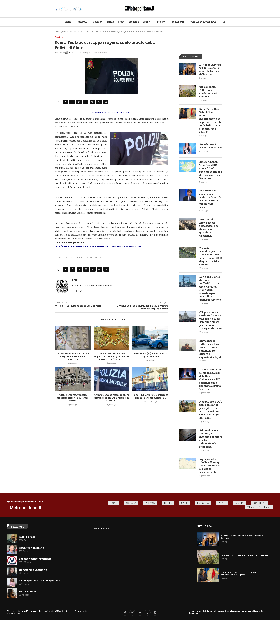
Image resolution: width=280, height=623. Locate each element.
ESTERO (110, 22)
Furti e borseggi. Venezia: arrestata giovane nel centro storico (73, 398)
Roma (79, 257)
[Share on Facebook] (72, 102)
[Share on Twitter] (79, 102)
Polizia (69, 257)
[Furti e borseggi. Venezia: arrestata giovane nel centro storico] (73, 379)
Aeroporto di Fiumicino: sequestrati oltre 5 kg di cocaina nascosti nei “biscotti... (111, 356)
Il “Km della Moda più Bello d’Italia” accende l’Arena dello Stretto (210, 69)
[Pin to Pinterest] (85, 102)
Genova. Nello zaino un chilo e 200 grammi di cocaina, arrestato (72, 356)
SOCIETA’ (161, 22)
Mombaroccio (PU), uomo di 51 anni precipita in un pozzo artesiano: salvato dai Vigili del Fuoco (210, 409)
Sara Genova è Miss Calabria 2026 (210, 146)
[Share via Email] (105, 102)
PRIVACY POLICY (101, 529)
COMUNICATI (178, 22)
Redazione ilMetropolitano (35, 558)
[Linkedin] (80, 9)
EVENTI (146, 22)
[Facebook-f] (125, 613)
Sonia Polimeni (28, 591)
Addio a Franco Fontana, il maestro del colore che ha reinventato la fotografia (210, 438)
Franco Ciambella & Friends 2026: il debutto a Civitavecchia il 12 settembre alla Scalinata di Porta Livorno (210, 379)
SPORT (121, 22)
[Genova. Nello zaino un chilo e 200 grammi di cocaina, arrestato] (73, 338)
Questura (90, 31)
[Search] (223, 22)
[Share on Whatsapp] (99, 102)
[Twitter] (61, 9)
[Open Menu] (56, 22)
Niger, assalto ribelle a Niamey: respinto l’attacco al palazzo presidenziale (209, 466)
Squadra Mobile (94, 257)
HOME (68, 22)
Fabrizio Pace (27, 537)
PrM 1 (75, 280)
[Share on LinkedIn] (92, 102)
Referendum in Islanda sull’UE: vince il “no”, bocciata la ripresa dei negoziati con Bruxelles (210, 170)
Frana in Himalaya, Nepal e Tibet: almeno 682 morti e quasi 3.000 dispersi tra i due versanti (210, 256)
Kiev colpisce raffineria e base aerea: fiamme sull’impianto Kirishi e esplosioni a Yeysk (210, 349)
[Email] (70, 9)
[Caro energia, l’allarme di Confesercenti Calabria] (187, 91)
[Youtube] (66, 9)
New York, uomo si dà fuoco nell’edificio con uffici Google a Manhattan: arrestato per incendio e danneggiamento (210, 288)
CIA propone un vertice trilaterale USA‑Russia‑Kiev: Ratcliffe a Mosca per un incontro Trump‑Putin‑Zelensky (210, 320)
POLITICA (97, 22)
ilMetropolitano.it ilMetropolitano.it (40, 580)
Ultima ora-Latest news (203, 22)
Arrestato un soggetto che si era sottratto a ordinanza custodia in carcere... (112, 398)
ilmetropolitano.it (62, 31)
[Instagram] (75, 9)
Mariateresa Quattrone (33, 569)
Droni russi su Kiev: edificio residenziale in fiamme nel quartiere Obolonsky (208, 227)
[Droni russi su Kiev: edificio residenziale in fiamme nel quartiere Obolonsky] (187, 224)
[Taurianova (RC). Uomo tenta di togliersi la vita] (150, 338)
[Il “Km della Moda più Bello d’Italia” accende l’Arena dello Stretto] (187, 69)
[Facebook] (56, 9)
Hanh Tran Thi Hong (31, 547)
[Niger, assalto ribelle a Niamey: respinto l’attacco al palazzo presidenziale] (187, 463)
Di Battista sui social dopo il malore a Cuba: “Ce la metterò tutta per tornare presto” (210, 198)
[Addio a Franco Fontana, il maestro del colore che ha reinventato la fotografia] (187, 435)
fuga (59, 257)
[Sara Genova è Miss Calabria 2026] (187, 148)
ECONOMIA (134, 22)
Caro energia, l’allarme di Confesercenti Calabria (208, 92)
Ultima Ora (204, 526)
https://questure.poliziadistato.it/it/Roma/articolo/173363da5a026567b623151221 (98, 246)
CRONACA (82, 22)
